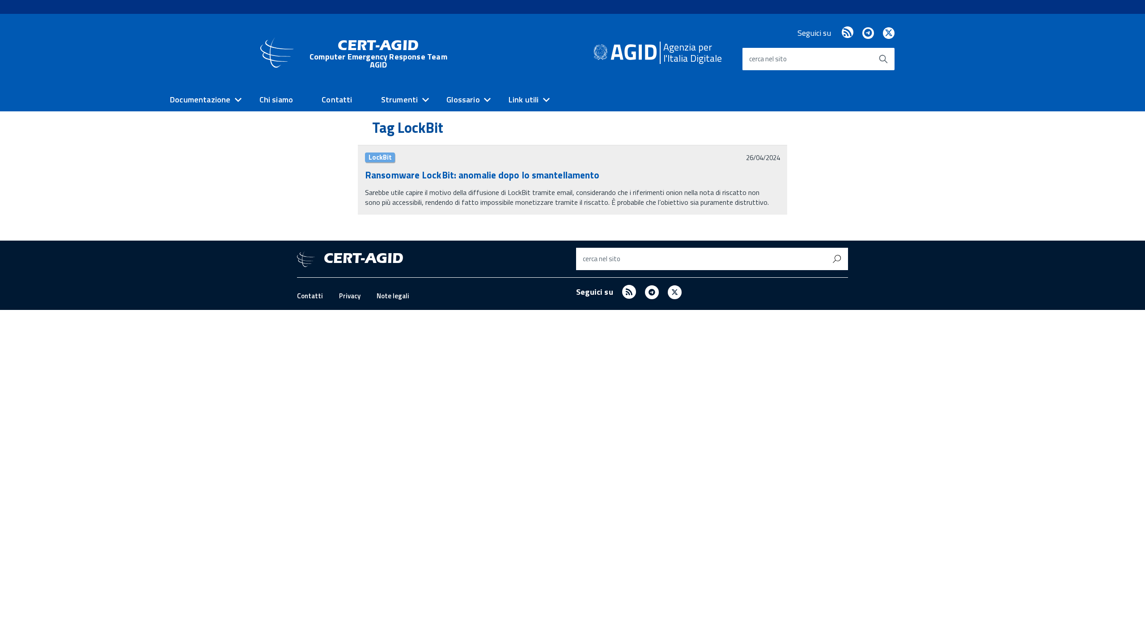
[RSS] (847, 33)
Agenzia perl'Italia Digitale (692, 52)
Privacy (349, 296)
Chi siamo (276, 99)
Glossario (463, 99)
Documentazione (200, 99)
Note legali (393, 296)
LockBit (380, 157)
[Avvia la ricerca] (883, 59)
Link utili (524, 99)
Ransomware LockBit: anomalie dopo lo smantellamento (482, 175)
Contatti (337, 99)
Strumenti (399, 99)
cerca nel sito (768, 59)
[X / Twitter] (889, 33)
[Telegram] (868, 33)
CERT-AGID (378, 54)
